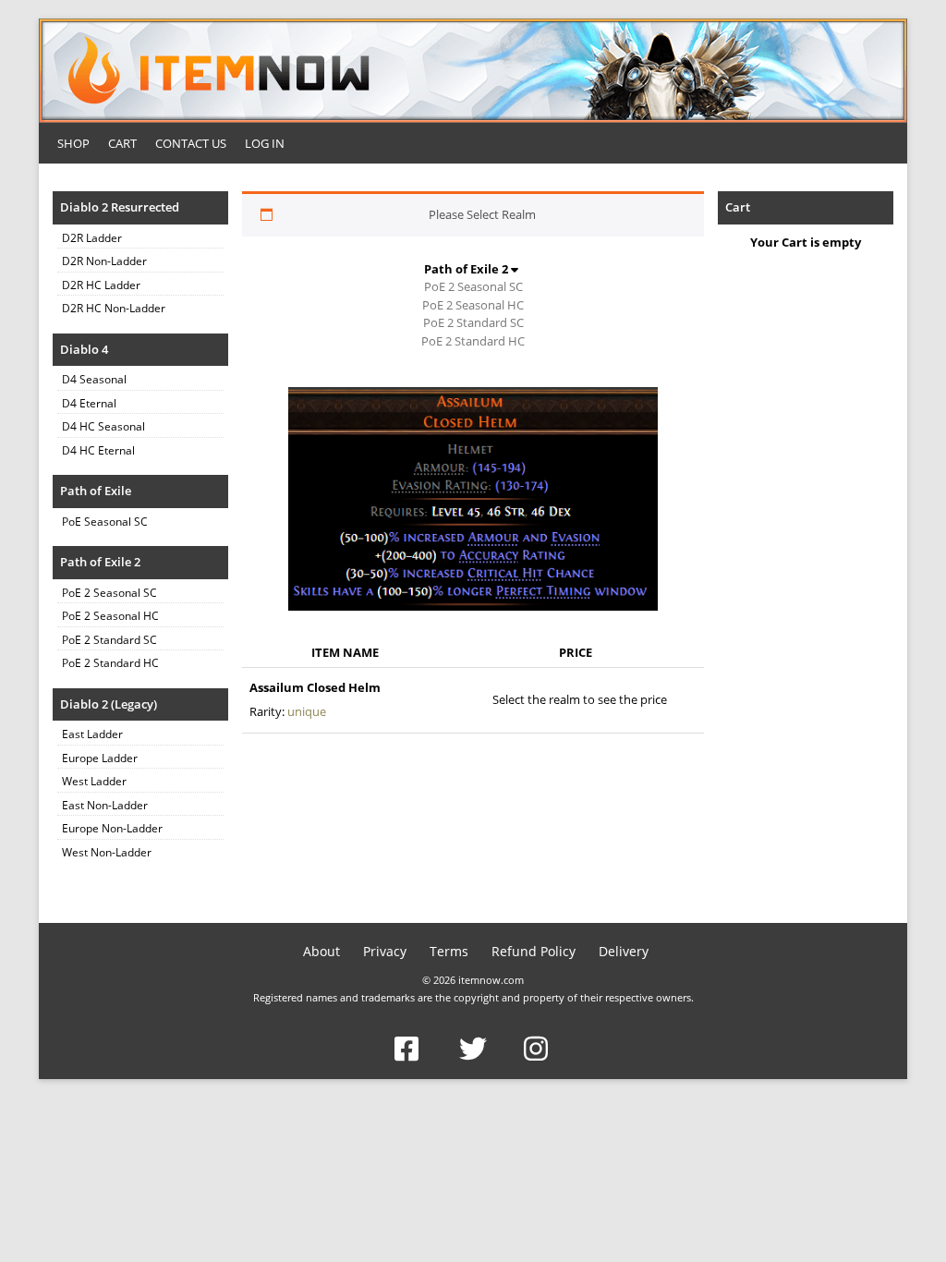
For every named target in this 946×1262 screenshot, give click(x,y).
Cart (122, 143)
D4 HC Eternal (98, 450)
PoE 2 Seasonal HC (110, 616)
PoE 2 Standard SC (109, 640)
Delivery (624, 951)
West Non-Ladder (107, 852)
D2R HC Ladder (101, 285)
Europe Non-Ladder (112, 828)
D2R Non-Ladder (104, 261)
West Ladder (94, 781)
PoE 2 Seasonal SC (109, 593)
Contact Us (190, 143)
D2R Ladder (92, 238)
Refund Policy (533, 951)
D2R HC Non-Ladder (113, 308)
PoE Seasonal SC (105, 521)
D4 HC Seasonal (103, 426)
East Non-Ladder (105, 805)
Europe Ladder (100, 758)
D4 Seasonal (94, 379)
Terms (449, 951)
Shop (73, 143)
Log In (265, 143)
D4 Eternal (89, 403)
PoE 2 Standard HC (110, 663)
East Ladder (92, 734)
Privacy (384, 951)
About (321, 951)
